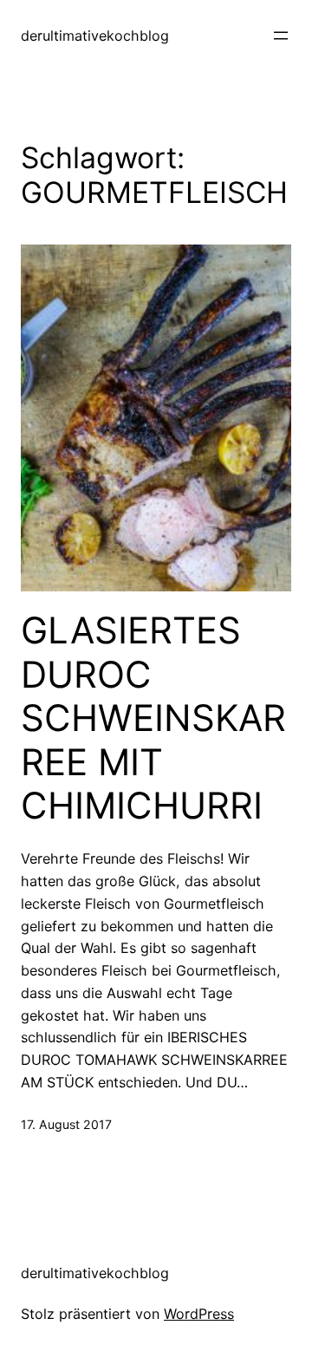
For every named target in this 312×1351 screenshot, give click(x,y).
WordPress (199, 1313)
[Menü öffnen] (280, 35)
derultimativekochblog (95, 35)
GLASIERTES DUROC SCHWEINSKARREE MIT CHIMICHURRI (153, 718)
